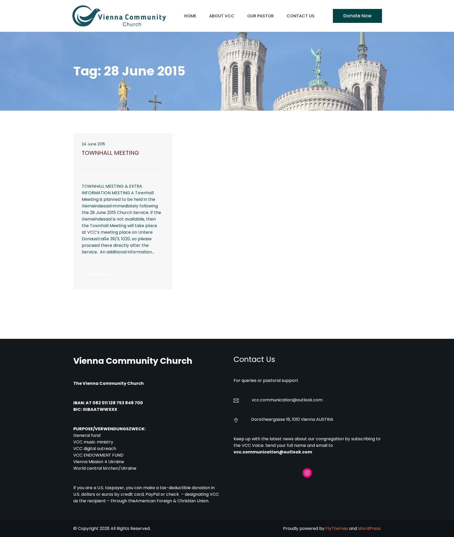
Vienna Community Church (132, 361)
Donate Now (357, 16)
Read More (102, 276)
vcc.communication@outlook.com (273, 452)
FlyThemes (337, 528)
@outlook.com (308, 400)
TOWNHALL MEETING (110, 153)
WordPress (369, 528)
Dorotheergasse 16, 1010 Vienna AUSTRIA (292, 419)
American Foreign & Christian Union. (172, 501)
